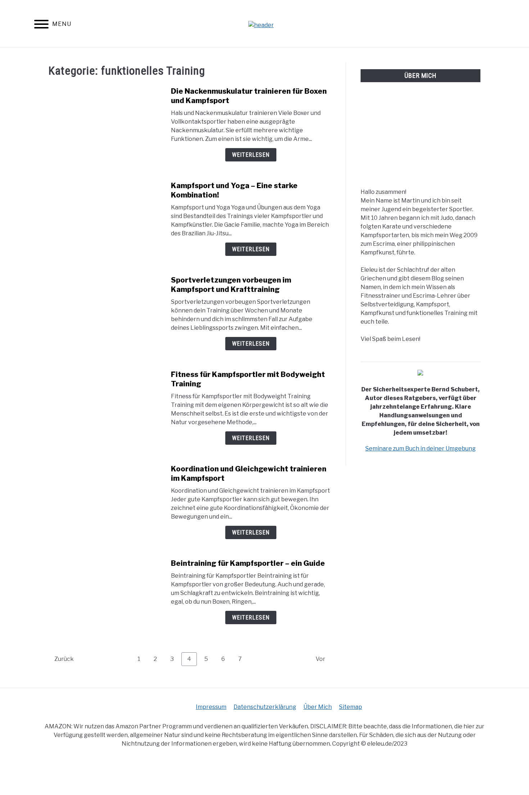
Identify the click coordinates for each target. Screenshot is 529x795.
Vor (320, 659)
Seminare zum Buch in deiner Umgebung (420, 448)
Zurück (64, 659)
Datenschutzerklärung (265, 706)
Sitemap (350, 706)
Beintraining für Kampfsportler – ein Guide (248, 563)
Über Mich (317, 706)
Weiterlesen (251, 154)
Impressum (211, 706)
